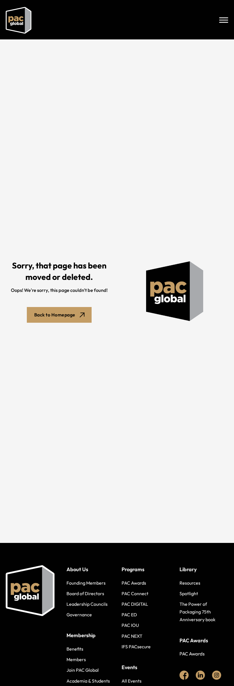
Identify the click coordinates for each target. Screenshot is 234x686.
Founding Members (86, 583)
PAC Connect (135, 593)
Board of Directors (85, 593)
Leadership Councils (87, 604)
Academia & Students (88, 681)
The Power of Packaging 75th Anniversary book (197, 611)
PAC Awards (134, 583)
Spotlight (188, 593)
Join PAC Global (82, 670)
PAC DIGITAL (135, 604)
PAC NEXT (132, 636)
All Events (132, 681)
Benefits (74, 649)
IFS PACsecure (136, 646)
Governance (79, 614)
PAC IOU (130, 625)
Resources (189, 583)
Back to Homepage (54, 315)
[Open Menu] (223, 20)
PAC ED (129, 614)
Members (76, 659)
